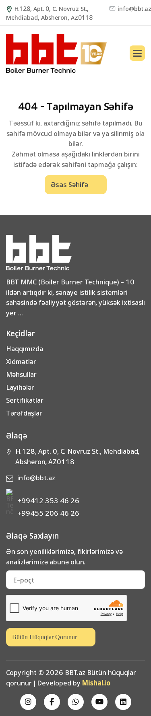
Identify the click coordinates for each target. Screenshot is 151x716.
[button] (137, 53)
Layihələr (20, 387)
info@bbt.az (131, 8)
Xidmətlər (21, 361)
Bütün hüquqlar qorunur (44, 637)
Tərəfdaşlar (24, 413)
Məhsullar (21, 374)
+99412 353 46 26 (48, 500)
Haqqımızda (24, 348)
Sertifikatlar (24, 400)
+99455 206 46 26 (48, 513)
